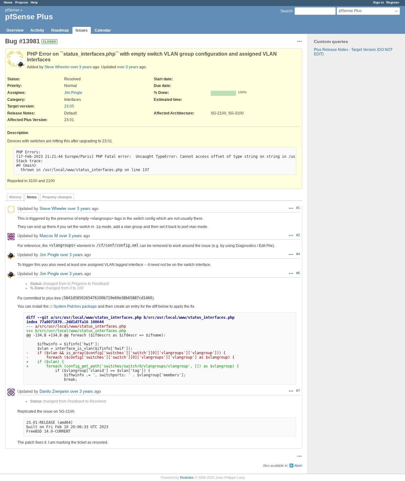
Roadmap (60, 30)
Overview (14, 30)
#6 (298, 273)
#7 (298, 390)
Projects (21, 2)
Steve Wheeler (57, 67)
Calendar (103, 30)
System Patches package (75, 306)
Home (8, 2)
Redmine (187, 477)
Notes (32, 197)
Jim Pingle (73, 92)
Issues (82, 30)
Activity (37, 30)
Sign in (378, 2)
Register (392, 2)
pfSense (12, 10)
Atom (298, 465)
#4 (298, 254)
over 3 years (81, 67)
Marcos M (49, 235)
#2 (298, 235)
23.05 (69, 106)
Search (286, 11)
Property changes (57, 197)
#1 (298, 208)
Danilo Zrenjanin (54, 391)
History (15, 197)
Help (34, 2)
